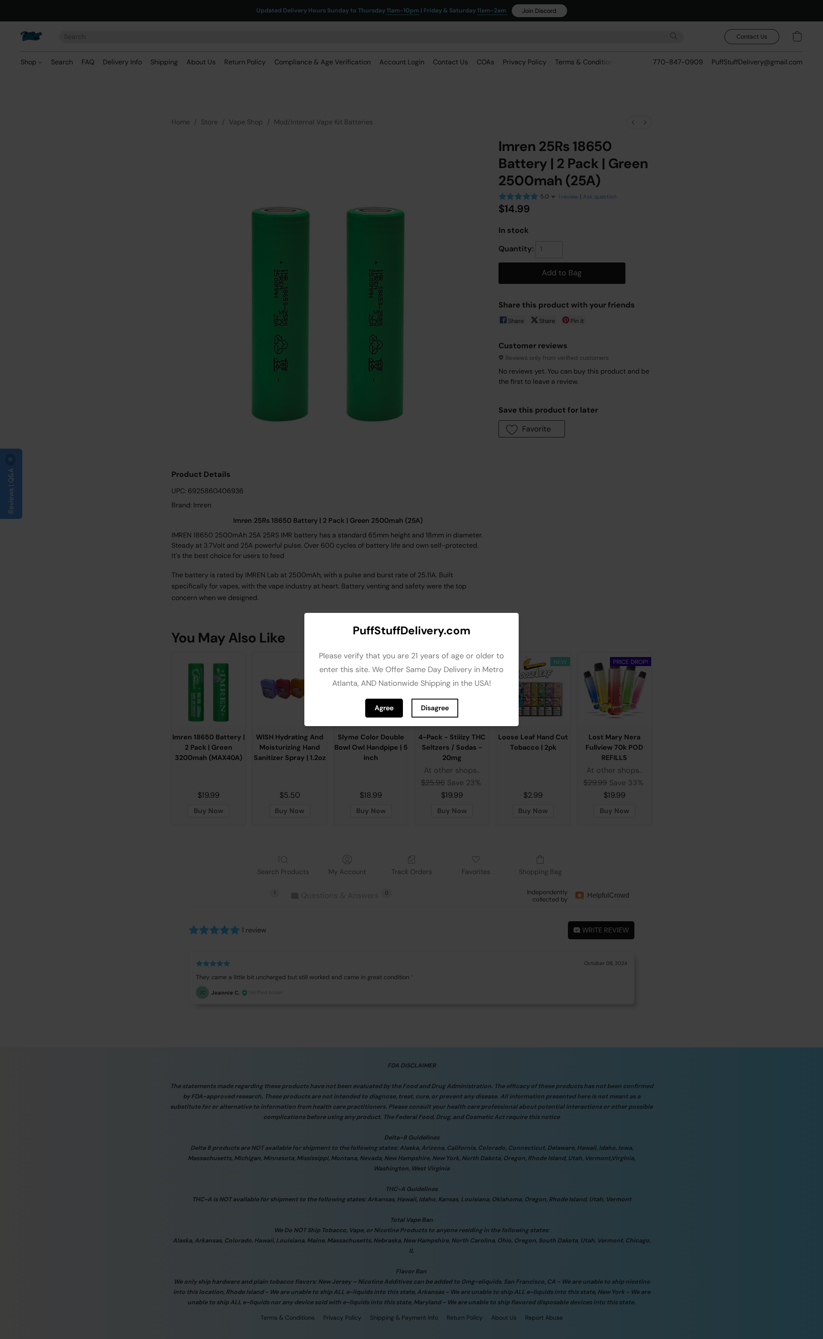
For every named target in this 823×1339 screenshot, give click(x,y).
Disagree (435, 707)
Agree (384, 707)
